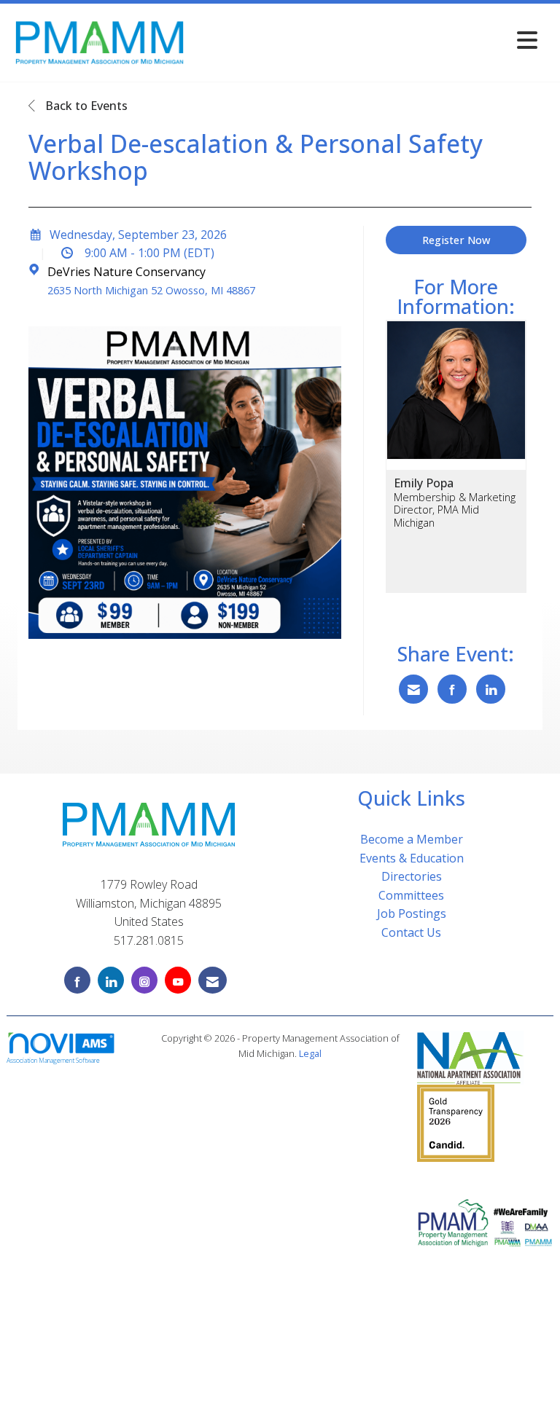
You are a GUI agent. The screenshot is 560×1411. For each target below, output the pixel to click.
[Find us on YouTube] (178, 980)
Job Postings (411, 913)
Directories (411, 876)
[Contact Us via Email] (212, 980)
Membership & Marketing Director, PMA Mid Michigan (455, 510)
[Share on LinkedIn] (490, 689)
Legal (310, 1053)
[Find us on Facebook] (77, 980)
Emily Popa (424, 483)
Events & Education (411, 858)
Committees (411, 895)
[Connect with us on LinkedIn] (111, 980)
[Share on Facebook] (452, 689)
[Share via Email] (413, 689)
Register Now (456, 240)
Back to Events (85, 106)
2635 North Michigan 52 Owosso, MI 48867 (151, 290)
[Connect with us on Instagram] (144, 980)
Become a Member (411, 839)
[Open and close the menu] (366, 39)
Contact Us (411, 932)
